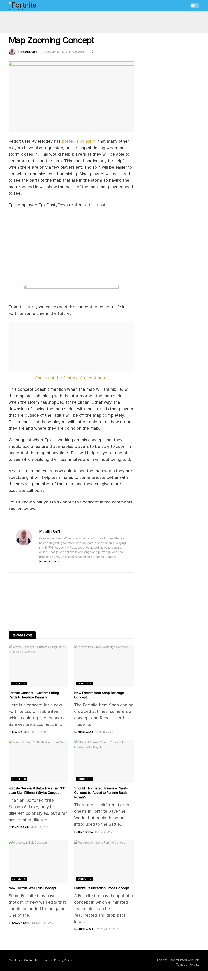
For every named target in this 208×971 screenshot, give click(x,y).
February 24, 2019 (42, 922)
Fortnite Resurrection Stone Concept (101, 888)
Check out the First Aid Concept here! (71, 377)
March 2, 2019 (39, 827)
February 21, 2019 (107, 929)
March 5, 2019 (105, 731)
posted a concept (79, 141)
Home (46, 960)
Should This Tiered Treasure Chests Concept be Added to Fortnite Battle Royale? (101, 792)
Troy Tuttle (85, 831)
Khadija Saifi (29, 51)
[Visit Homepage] (31, 6)
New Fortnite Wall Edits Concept (32, 888)
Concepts (78, 51)
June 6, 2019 (38, 731)
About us (14, 960)
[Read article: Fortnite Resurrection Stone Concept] (104, 861)
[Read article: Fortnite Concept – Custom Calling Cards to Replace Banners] (38, 666)
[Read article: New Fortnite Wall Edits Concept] (38, 861)
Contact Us (31, 960)
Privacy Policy (63, 960)
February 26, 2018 (55, 51)
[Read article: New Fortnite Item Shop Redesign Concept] (104, 666)
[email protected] (51, 561)
